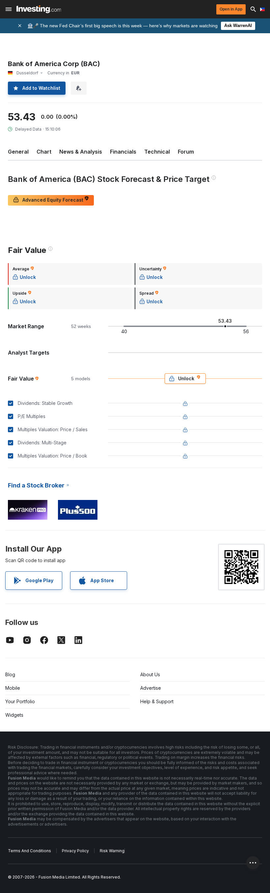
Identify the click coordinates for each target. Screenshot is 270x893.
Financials (123, 151)
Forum (186, 151)
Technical (157, 151)
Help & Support (157, 701)
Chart (44, 151)
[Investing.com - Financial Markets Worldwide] (38, 9)
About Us (150, 674)
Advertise (150, 688)
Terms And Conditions (29, 850)
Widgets (14, 715)
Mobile (12, 688)
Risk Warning (112, 850)
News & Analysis (80, 151)
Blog (10, 674)
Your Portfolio (20, 701)
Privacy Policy (75, 850)
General (18, 151)
